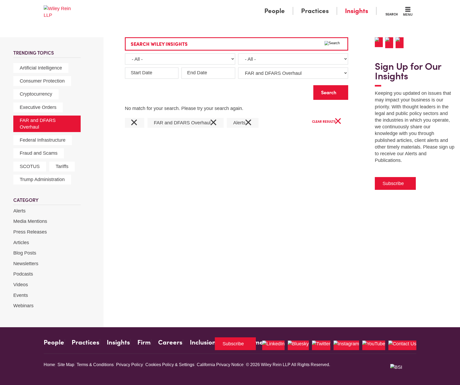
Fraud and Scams (39, 153)
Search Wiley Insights (159, 44)
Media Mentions (30, 221)
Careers (170, 342)
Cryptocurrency (36, 94)
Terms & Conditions (95, 364)
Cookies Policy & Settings (169, 364)
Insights (356, 11)
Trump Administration (42, 179)
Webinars (23, 305)
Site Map (66, 364)
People (274, 11)
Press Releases (30, 232)
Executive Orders (38, 107)
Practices (315, 11)
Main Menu (214, 6)
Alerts (19, 211)
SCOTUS (30, 166)
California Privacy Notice (220, 364)
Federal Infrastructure (42, 140)
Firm (144, 342)
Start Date (141, 72)
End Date (197, 72)
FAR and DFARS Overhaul (38, 124)
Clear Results (327, 122)
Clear (301, 91)
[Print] (390, 42)
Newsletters (25, 263)
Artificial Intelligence (41, 68)
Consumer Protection (42, 81)
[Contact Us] (402, 345)
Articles (21, 242)
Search (391, 14)
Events (20, 295)
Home (49, 364)
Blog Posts (24, 253)
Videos (20, 284)
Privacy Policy (129, 364)
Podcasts (23, 274)
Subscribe (393, 183)
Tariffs (62, 166)
